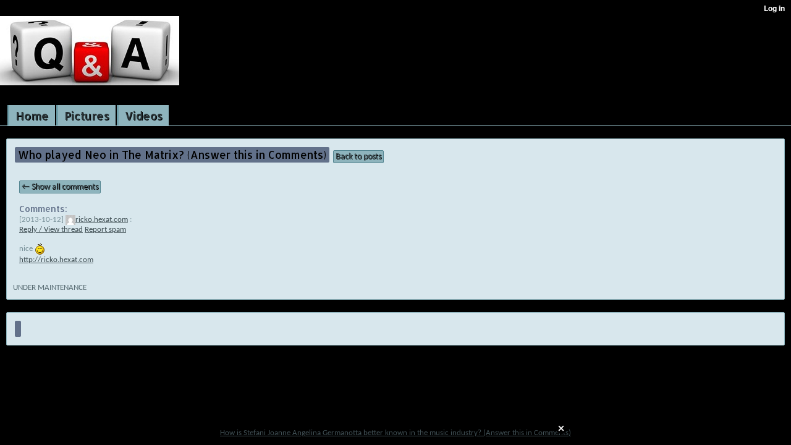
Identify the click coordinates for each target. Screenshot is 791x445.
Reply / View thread (51, 230)
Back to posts (358, 156)
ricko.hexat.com (101, 220)
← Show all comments (60, 187)
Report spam (105, 230)
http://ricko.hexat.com (56, 260)
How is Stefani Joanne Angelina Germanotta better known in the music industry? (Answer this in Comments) (395, 433)
